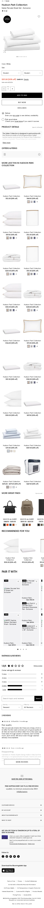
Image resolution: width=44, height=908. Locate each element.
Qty (8, 86)
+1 (15, 525)
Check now (31, 844)
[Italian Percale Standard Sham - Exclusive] (32, 181)
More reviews (22, 762)
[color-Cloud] (8, 451)
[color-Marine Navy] (34, 202)
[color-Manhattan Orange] (7, 525)
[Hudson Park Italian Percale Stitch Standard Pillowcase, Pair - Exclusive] (11, 217)
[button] (22, 37)
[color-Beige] (14, 451)
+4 (37, 238)
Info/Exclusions (22, 792)
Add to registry (22, 107)
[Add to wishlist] (38, 16)
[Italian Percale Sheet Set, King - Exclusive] (32, 430)
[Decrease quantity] (4, 89)
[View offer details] (22, 154)
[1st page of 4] (17, 649)
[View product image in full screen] (4, 51)
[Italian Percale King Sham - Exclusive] (32, 326)
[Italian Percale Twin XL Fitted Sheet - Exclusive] (32, 398)
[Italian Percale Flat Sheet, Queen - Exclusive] (32, 217)
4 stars (4, 678)
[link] (11, 197)
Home (7, 1)
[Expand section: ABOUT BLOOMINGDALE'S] (22, 815)
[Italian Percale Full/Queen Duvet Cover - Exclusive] (11, 253)
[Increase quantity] (12, 89)
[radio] (28, 201)
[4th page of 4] (26, 649)
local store (19, 121)
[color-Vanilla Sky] (11, 451)
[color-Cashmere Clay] (24, 525)
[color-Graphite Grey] (27, 525)
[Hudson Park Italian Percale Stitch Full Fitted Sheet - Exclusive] (11, 362)
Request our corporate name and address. (22, 900)
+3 (37, 202)
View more (6, 143)
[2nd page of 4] (20, 649)
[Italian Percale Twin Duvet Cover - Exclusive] (32, 362)
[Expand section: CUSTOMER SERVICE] (22, 805)
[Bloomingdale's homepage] (2, 1)
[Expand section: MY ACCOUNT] (22, 810)
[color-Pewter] (8, 487)
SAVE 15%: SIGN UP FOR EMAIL (22, 779)
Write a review (38, 666)
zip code (16, 115)
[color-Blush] (11, 487)
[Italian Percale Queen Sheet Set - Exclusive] (11, 430)
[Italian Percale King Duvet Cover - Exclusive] (32, 290)
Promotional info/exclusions (18, 844)
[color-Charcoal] (31, 202)
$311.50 (9, 79)
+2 (16, 238)
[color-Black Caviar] (4, 525)
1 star (4, 689)
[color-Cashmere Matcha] (42, 525)
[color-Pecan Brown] (13, 525)
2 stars (4, 686)
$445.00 (20, 79)
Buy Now (22, 102)
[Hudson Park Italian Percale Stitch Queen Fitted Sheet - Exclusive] (11, 181)
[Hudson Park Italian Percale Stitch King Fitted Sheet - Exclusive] (11, 326)
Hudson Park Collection (14, 4)
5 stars (4, 674)
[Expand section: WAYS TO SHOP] (22, 820)
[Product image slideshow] (22, 37)
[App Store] (8, 870)
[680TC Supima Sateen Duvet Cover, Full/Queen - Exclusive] (11, 467)
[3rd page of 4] (23, 649)
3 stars (4, 682)
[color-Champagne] (28, 202)
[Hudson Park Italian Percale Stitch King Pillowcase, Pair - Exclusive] (11, 290)
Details (26, 79)
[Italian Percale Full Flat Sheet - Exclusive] (32, 253)
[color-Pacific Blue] (10, 525)
